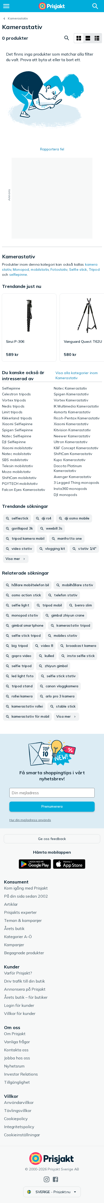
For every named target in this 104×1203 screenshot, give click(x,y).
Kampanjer (14, 944)
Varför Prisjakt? (18, 972)
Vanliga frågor (17, 1041)
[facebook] (55, 1179)
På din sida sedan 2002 (26, 896)
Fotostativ (58, 269)
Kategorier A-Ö (18, 936)
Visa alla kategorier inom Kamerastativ (77, 375)
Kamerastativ (18, 18)
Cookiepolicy (16, 1118)
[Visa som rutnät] (78, 38)
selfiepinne (18, 274)
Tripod (94, 269)
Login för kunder (19, 1005)
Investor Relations (21, 1074)
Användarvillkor (19, 1102)
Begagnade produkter (24, 952)
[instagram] (46, 1179)
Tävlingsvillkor (17, 1110)
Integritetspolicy (19, 1126)
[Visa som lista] (87, 38)
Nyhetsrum (14, 1066)
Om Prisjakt (14, 1033)
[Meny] (6, 6)
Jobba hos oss (17, 1057)
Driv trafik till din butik (24, 981)
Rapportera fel (52, 149)
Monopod (21, 269)
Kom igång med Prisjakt (26, 888)
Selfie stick (78, 269)
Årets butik (14, 928)
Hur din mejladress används (30, 820)
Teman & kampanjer (23, 920)
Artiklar (11, 904)
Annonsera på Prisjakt (24, 989)
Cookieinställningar (22, 1134)
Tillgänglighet (17, 1082)
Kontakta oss (16, 1049)
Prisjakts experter (20, 912)
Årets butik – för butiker (25, 997)
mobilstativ (40, 269)
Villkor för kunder (19, 1013)
